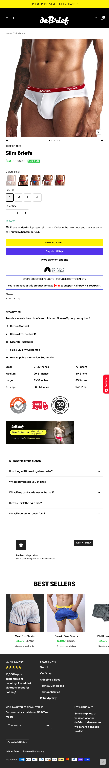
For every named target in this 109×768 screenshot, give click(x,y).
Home (9, 33)
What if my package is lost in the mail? (31, 492)
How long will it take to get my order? (31, 471)
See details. (47, 357)
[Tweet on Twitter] (14, 299)
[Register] (48, 725)
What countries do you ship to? (27, 481)
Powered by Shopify (34, 751)
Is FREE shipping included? (25, 460)
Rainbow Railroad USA (87, 285)
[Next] (102, 140)
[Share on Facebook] (6, 299)
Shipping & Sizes (50, 679)
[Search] (13, 18)
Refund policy (48, 698)
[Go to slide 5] (59, 140)
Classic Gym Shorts (66, 636)
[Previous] (7, 140)
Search (44, 667)
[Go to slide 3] (54, 140)
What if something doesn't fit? (27, 513)
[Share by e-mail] (19, 298)
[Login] (96, 18)
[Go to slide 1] (49, 140)
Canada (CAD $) (16, 742)
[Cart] (101, 18)
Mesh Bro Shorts (24, 636)
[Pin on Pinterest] (10, 299)
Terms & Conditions (52, 685)
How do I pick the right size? (25, 503)
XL (37, 197)
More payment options (54, 259)
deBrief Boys (13, 146)
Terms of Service (50, 691)
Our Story (46, 673)
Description (13, 312)
